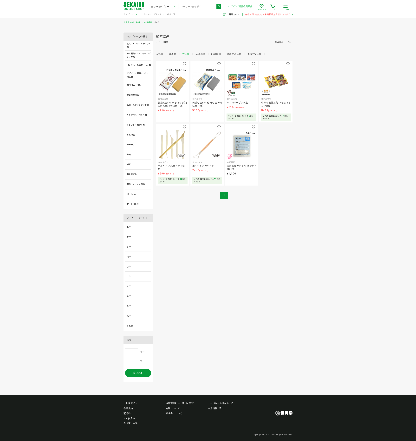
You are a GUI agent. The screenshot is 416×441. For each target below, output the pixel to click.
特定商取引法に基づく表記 (180, 403)
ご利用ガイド (233, 14)
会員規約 (128, 408)
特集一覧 (171, 14)
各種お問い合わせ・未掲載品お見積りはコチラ (268, 14)
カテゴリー (129, 14)
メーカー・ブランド (152, 14)
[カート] (272, 7)
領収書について (174, 413)
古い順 (185, 54)
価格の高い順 (234, 54)
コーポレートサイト (218, 403)
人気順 (159, 54)
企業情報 (212, 408)
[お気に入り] (262, 7)
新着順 (172, 54)
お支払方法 (129, 418)
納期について (173, 408)
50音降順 (216, 54)
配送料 (127, 413)
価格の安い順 (254, 54)
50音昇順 (200, 54)
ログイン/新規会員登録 (240, 6)
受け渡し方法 (130, 423)
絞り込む (138, 373)
